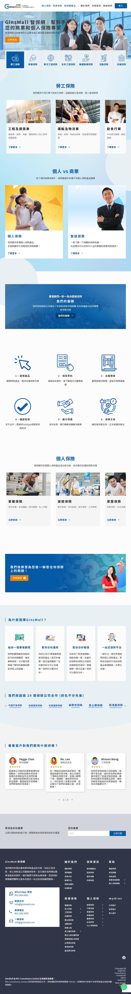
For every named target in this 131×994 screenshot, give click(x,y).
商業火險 (68, 927)
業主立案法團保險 (72, 935)
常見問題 (112, 872)
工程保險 (68, 912)
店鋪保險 (68, 916)
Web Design (120, 982)
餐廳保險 (68, 905)
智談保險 (90, 872)
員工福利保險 (70, 931)
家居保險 (90, 912)
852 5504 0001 (21, 895)
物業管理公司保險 (72, 939)
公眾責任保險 (70, 943)
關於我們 (85, 5)
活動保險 (68, 924)
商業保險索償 (114, 880)
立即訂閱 (117, 833)
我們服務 (68, 872)
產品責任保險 (70, 950)
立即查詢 (12, 39)
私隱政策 (68, 888)
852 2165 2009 (21, 913)
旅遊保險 (90, 905)
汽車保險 (90, 908)
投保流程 (112, 876)
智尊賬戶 (112, 909)
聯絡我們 (107, 5)
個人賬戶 (112, 913)
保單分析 (68, 876)
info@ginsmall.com (25, 904)
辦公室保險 (69, 920)
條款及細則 (69, 884)
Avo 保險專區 (92, 925)
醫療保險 (90, 919)
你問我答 (96, 5)
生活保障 (90, 922)
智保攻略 (90, 876)
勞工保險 (68, 909)
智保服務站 (91, 868)
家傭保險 (90, 915)
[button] (121, 5)
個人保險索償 (114, 883)
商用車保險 (69, 946)
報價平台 (68, 880)
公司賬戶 (112, 905)
